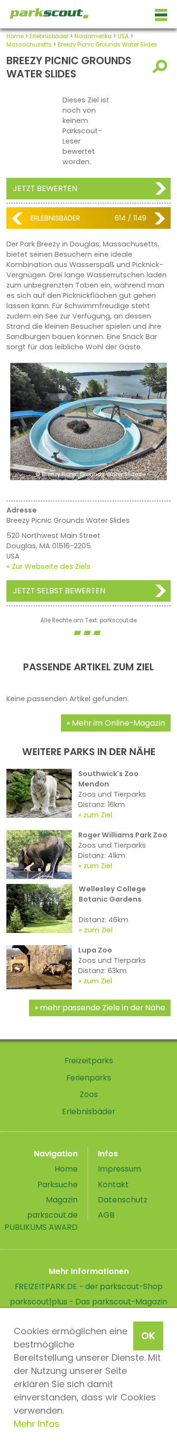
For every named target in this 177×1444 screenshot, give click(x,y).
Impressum (119, 1169)
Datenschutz (123, 1199)
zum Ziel (98, 815)
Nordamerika (93, 36)
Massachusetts (29, 45)
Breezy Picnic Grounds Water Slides (107, 45)
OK (148, 1336)
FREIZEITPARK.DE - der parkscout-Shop (89, 1286)
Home (15, 36)
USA (123, 36)
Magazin (62, 1199)
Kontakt (113, 1184)
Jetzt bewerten (45, 188)
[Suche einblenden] (161, 66)
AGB (106, 1215)
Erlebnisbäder (49, 36)
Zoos (89, 1094)
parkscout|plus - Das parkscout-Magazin (88, 1301)
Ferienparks (88, 1077)
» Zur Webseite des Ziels (48, 566)
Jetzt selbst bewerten (59, 590)
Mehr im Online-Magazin (118, 723)
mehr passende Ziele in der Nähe (102, 1007)
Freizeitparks (88, 1060)
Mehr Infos (36, 1424)
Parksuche (57, 1184)
